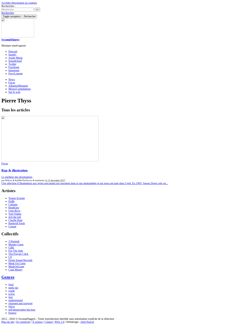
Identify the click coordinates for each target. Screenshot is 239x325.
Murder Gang (15, 244)
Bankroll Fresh (16, 223)
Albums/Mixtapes (18, 85)
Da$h (11, 201)
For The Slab (15, 250)
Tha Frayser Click (18, 253)
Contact (48, 321)
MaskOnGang (16, 266)
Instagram (13, 70)
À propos (37, 321)
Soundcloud (15, 60)
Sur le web (14, 92)
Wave (11, 306)
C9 (10, 257)
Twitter (12, 64)
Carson (12, 226)
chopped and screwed (20, 303)
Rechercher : (8, 6)
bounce (12, 312)
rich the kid (14, 217)
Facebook (13, 67)
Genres (7, 277)
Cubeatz (12, 204)
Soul (10, 284)
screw (11, 293)
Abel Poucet (87, 321)
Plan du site (7, 321)
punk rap (13, 287)
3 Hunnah (13, 241)
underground (15, 300)
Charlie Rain (15, 220)
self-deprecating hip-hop (21, 309)
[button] (7, 12)
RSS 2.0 (59, 321)
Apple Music (15, 57)
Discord (12, 51)
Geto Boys (14, 210)
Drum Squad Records (20, 260)
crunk (11, 290)
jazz (10, 297)
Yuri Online (14, 213)
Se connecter (23, 321)
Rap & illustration (14, 170)
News (11, 79)
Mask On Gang (17, 263)
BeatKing (13, 207)
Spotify (12, 54)
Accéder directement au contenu (19, 2)
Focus (11, 82)
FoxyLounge (15, 73)
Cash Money (15, 269)
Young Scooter (16, 198)
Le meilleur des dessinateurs (16, 177)
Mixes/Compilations (19, 88)
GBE (11, 247)
